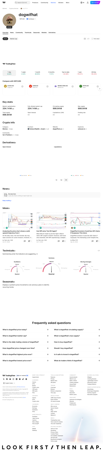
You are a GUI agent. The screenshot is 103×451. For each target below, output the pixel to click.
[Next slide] (100, 221)
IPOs (33, 411)
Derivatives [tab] (52, 32)
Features (53, 377)
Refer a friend (73, 380)
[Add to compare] (22, 86)
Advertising (90, 389)
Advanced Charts (92, 382)
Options (34, 420)
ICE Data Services (21, 386)
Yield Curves (35, 418)
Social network (73, 377)
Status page (54, 441)
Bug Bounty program (56, 439)
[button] (39, 2)
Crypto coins (35, 387)
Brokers (61, 2)
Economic (34, 406)
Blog (52, 409)
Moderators (73, 386)
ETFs (33, 384)
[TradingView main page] (4, 2)
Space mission (54, 408)
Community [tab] (19, 32)
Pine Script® (35, 423)
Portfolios (34, 416)
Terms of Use (54, 428)
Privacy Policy (54, 432)
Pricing (52, 379)
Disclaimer (53, 430)
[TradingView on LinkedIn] (16, 379)
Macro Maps (35, 422)
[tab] (5, 38)
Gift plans (53, 382)
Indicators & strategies (75, 399)
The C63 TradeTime (56, 423)
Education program (92, 394)
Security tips (54, 437)
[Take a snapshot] (85, 38)
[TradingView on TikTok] (23, 379)
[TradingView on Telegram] (20, 379)
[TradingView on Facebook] (7, 379)
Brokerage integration (93, 391)
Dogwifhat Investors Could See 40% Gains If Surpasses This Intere (85, 232)
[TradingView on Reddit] (26, 379)
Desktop (34, 430)
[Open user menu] (87, 2)
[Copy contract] (48, 129)
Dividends (35, 409)
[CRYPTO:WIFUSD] (72, 228)
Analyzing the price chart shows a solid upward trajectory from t (16, 232)
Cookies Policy (54, 434)
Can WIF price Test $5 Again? (46, 231)
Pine (33, 392)
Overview (53, 387)
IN (83, 2)
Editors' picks (73, 394)
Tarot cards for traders (57, 422)
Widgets (89, 377)
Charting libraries (91, 379)
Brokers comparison (56, 391)
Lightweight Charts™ (92, 380)
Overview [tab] (5, 32)
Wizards (72, 401)
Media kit (53, 415)
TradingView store (55, 420)
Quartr (24, 397)
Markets (53, 2)
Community (44, 2)
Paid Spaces (73, 404)
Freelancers (73, 403)
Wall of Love (73, 379)
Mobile (34, 428)
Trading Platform (91, 384)
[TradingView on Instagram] (13, 379)
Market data (54, 380)
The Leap (53, 392)
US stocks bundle (55, 401)
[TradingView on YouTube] (10, 379)
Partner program (91, 392)
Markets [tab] (44, 32)
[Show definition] (16, 106)
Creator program (74, 382)
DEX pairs (34, 391)
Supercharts (35, 377)
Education (72, 392)
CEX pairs (34, 389)
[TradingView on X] (4, 379)
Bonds (34, 385)
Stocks (34, 382)
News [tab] (12, 32)
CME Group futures (56, 397)
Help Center (54, 411)
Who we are (54, 406)
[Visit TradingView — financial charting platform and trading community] (9, 64)
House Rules (73, 384)
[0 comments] (24, 241)
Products (35, 2)
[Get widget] (88, 38)
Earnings (34, 408)
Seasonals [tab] (36, 32)
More (67, 2)
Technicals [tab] (28, 32)
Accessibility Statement (57, 435)
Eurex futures (54, 399)
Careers (53, 413)
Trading (72, 391)
